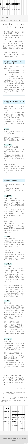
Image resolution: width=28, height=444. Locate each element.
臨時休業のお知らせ (16, 421)
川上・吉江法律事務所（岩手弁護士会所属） (11, 6)
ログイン (26, 443)
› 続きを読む (23, 428)
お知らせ (6, 408)
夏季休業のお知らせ (16, 411)
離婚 (17, 392)
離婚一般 (20, 392)
